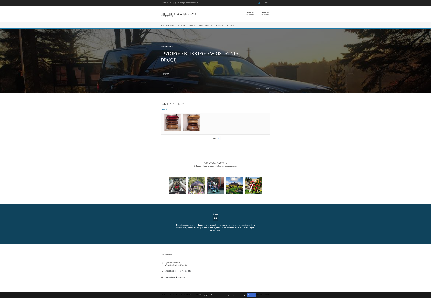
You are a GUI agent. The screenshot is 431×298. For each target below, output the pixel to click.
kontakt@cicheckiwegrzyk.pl (187, 3)
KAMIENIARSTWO (205, 25)
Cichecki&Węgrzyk (179, 14)
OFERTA (192, 25)
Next (267, 88)
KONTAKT (230, 25)
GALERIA (219, 25)
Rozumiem (251, 295)
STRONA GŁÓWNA (167, 25)
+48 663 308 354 (250, 14)
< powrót (164, 109)
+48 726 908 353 (265, 14)
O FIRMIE (181, 25)
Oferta (166, 74)
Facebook (267, 3)
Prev (258, 88)
